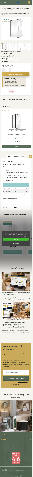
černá (16, 203)
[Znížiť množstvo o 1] (3, 70)
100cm (11, 130)
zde (25, 235)
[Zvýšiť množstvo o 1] (10, 70)
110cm (17, 130)
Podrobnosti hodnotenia (22, 13)
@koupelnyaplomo (16, 397)
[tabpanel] (16, 130)
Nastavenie (16, 243)
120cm (23, 130)
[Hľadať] (22, 2)
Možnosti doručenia (8, 53)
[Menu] (29, 2)
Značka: (6, 15)
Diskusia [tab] (22, 156)
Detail (16, 146)
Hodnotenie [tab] (15, 156)
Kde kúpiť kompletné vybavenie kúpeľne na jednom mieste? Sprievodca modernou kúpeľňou (14, 325)
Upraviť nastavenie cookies (16, 476)
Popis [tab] (8, 156)
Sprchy (16, 201)
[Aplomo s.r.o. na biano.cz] (16, 457)
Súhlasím (16, 239)
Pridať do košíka (15, 74)
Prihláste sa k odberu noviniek (16, 378)
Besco (16, 205)
